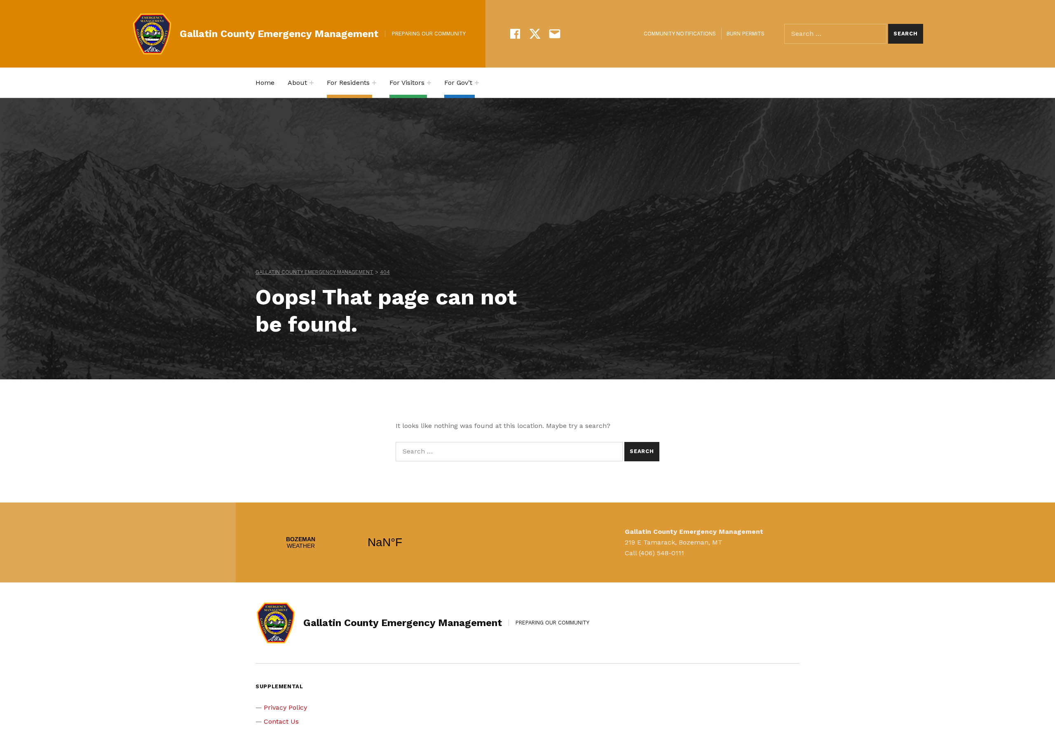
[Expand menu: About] (311, 83)
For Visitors (406, 82)
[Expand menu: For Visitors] (429, 83)
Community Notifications (680, 33)
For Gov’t (458, 82)
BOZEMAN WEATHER (343, 542)
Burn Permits (745, 33)
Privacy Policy (285, 707)
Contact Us (281, 721)
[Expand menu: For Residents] (374, 83)
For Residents (348, 82)
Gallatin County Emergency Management (279, 34)
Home (265, 82)
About (297, 82)
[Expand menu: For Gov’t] (477, 83)
